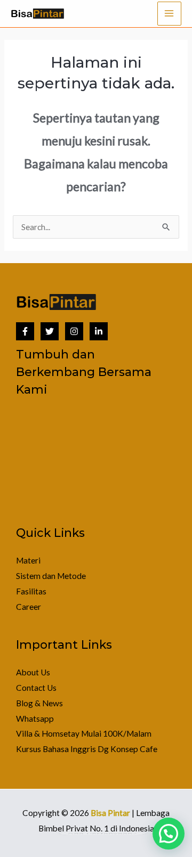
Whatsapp (35, 718)
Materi (28, 560)
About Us (33, 672)
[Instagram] (74, 331)
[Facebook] (25, 331)
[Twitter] (50, 331)
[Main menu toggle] (169, 14)
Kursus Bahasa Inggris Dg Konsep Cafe (86, 749)
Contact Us (36, 687)
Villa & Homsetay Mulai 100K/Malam (83, 733)
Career (28, 606)
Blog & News (39, 703)
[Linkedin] (99, 331)
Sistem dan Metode (51, 576)
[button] (169, 834)
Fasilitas (31, 591)
